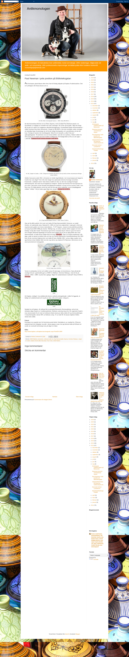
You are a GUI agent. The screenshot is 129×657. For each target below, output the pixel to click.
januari (94, 160)
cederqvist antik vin (48, 339)
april (93, 153)
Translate (95, 559)
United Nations (56, 340)
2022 (92, 82)
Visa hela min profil (94, 198)
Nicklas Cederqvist (96, 180)
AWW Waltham (33, 339)
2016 (92, 96)
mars (93, 155)
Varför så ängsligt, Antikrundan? (101, 208)
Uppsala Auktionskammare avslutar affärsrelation (101, 249)
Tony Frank (50, 340)
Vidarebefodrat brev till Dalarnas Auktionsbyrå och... (98, 141)
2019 (92, 89)
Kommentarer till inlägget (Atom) (43, 399)
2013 (92, 103)
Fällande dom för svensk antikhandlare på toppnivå (101, 229)
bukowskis (40, 339)
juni (93, 119)
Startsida (54, 396)
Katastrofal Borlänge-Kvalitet (101, 270)
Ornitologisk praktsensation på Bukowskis (98, 125)
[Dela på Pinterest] (57, 337)
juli (93, 117)
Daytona (66, 339)
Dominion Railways (73, 339)
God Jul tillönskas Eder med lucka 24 (101, 375)
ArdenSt (67, 634)
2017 (92, 94)
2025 (92, 80)
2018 (92, 92)
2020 (92, 87)
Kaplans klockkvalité (36, 340)
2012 (92, 163)
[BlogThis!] (51, 337)
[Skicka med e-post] (49, 337)
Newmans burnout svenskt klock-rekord (97, 131)
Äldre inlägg (79, 396)
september (95, 112)
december (95, 105)
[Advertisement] (97, 593)
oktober (94, 110)
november (95, 108)
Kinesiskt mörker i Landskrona (97, 145)
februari (94, 158)
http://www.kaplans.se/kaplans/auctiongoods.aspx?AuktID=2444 (43, 331)
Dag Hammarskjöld (58, 339)
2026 (92, 77)
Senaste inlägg (29, 396)
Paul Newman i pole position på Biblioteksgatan (97, 136)
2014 (92, 101)
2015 (92, 99)
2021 (92, 84)
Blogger (78, 634)
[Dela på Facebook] (55, 337)
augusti (94, 115)
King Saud (43, 340)
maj (93, 122)
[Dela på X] (53, 337)
